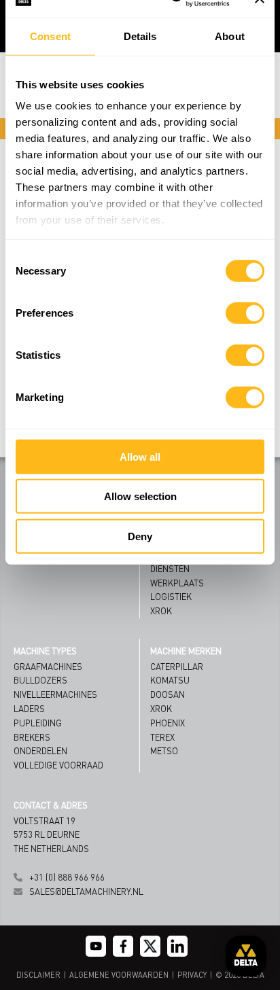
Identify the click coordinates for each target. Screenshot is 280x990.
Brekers (32, 737)
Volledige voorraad (58, 765)
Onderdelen (40, 750)
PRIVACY (192, 975)
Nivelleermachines (55, 694)
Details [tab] (140, 35)
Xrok (161, 708)
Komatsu (170, 680)
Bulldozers (40, 680)
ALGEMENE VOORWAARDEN (119, 975)
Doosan (167, 694)
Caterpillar (176, 666)
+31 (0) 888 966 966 (67, 877)
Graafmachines (48, 666)
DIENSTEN (170, 568)
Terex (162, 737)
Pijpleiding (38, 722)
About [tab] (230, 35)
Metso (164, 750)
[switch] (245, 312)
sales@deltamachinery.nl (86, 891)
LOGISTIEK (171, 596)
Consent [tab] (50, 35)
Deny (140, 536)
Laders (29, 708)
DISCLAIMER (38, 975)
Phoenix (167, 722)
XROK (161, 610)
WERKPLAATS (177, 582)
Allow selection (140, 496)
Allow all (140, 456)
